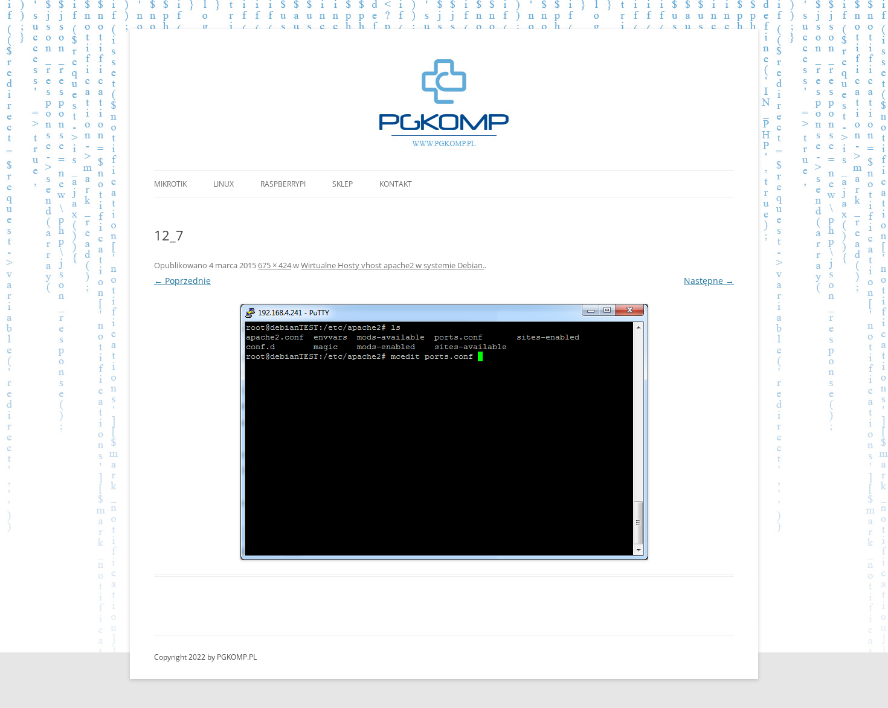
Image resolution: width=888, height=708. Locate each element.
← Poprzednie (182, 280)
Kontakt (395, 184)
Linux (223, 184)
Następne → (709, 280)
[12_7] (444, 432)
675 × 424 (274, 265)
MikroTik (170, 184)
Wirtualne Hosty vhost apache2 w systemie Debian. (392, 265)
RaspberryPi (283, 184)
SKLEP (342, 184)
